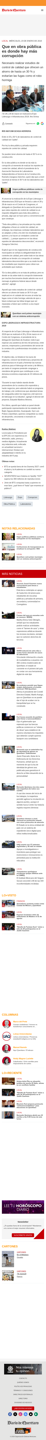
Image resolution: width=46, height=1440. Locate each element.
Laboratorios (25, 504)
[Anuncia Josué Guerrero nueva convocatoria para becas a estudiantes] (8, 594)
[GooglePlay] (36, 1414)
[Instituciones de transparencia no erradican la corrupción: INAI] (8, 546)
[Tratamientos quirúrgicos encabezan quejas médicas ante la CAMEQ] (8, 878)
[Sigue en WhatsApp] (38, 123)
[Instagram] (20, 1414)
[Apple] (31, 1414)
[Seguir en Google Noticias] (42, 123)
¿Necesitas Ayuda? (23, 1408)
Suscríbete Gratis (23, 1235)
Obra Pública (9, 504)
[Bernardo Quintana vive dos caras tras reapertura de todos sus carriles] (8, 797)
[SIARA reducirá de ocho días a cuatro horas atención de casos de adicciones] (8, 663)
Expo (20, 497)
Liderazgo (8, 497)
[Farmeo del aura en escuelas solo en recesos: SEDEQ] (8, 628)
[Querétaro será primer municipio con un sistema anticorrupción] (8, 556)
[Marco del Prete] (6, 1024)
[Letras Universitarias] (6, 1036)
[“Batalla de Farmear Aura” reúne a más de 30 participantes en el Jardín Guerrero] (8, 1093)
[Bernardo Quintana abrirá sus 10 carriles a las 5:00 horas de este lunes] (8, 1115)
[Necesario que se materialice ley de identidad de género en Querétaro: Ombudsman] (8, 763)
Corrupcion (32, 497)
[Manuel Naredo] (6, 1048)
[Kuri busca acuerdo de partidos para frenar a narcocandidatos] (8, 728)
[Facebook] (10, 1414)
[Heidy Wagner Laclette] (6, 1061)
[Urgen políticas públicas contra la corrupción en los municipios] (8, 536)
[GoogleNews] (25, 1414)
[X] (15, 1414)
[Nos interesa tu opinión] (23, 1369)
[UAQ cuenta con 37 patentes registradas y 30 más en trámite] (8, 853)
